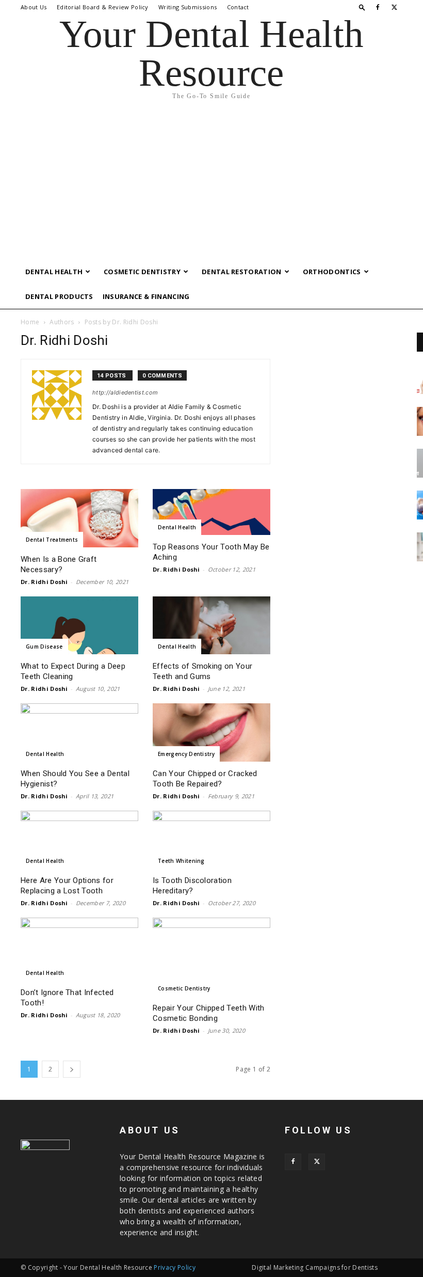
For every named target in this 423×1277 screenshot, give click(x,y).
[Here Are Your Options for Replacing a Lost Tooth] (79, 840)
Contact (238, 7)
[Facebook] (377, 7)
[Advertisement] (211, 181)
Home (30, 322)
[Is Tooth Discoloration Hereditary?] (211, 840)
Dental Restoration (242, 271)
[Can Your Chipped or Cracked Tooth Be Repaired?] (211, 732)
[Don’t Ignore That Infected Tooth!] (79, 949)
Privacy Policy (174, 1267)
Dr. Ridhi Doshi (44, 582)
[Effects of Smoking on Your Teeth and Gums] (211, 625)
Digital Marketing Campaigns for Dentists (315, 1267)
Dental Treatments (52, 539)
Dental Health (54, 271)
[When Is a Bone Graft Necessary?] (79, 518)
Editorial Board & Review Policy (103, 7)
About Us (34, 7)
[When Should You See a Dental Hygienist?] (79, 732)
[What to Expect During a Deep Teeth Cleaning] (79, 625)
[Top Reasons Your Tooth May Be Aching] (211, 512)
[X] (394, 7)
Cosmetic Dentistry (142, 271)
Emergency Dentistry (186, 754)
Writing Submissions (187, 7)
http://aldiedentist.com (125, 392)
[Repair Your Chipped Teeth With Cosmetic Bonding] (211, 957)
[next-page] (71, 1069)
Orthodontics (332, 271)
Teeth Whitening (181, 860)
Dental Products (59, 296)
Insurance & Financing (146, 296)
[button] (362, 7)
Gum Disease (44, 646)
